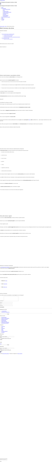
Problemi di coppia (5, 11)
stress (6, 280)
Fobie (4, 10)
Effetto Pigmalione (4, 321)
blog (2, 327)
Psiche (6, 26)
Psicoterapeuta (4, 8)
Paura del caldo (4, 320)
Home (2, 7)
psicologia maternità (4, 331)
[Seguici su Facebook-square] (0, 3)
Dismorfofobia (4, 311)
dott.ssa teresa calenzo (5, 353)
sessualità (3, 332)
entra (1, 343)
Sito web (1, 305)
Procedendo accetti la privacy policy (6, 338)
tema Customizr (20, 353)
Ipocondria (4, 14)
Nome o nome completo (3, 336)
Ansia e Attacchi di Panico (6, 9)
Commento (2, 300)
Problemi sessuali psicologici (7, 12)
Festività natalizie (4, 317)
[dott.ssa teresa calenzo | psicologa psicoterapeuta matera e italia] (2, 0)
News (2, 329)
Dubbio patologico (5, 13)
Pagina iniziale (2, 26)
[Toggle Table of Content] (0, 32)
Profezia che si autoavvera (5, 322)
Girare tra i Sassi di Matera (5, 318)
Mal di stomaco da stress (5, 323)
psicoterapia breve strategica (5, 267)
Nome (1, 302)
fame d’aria (5, 283)
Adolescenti (3, 326)
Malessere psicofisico (5, 319)
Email (1, 337)
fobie (29, 119)
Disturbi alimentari (5, 15)
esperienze (3, 328)
